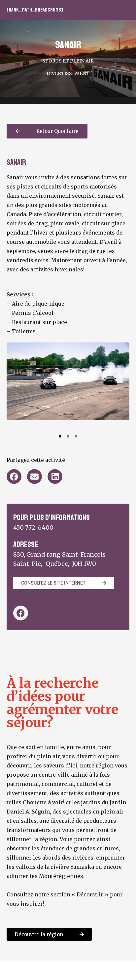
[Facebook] (20, 613)
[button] (23, 388)
